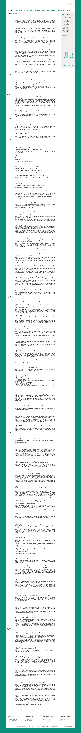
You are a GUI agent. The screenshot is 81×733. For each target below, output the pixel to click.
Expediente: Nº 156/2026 (68, 56)
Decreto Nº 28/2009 (28, 720)
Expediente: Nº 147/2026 (68, 64)
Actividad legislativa (28, 10)
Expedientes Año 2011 (65, 31)
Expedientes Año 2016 (65, 27)
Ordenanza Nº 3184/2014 (12, 720)
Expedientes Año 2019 (65, 25)
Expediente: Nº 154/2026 (68, 58)
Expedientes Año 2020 (65, 24)
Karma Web (70, 726)
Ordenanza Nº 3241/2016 (12, 718)
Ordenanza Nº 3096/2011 (12, 722)
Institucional (10, 10)
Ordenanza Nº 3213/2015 (12, 719)
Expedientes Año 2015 (65, 28)
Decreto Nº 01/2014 (28, 718)
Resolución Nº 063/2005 (47, 718)
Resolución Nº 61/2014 (47, 720)
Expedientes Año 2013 (65, 29)
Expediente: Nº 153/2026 (68, 59)
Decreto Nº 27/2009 (28, 722)
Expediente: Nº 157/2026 (68, 55)
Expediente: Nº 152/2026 (68, 60)
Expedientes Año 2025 (65, 20)
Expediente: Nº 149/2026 (68, 62)
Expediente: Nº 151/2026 (68, 61)
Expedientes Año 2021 (65, 23)
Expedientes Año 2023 (65, 22)
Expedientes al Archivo (65, 32)
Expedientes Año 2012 (65, 30)
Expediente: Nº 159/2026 (68, 53)
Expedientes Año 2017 (65, 26)
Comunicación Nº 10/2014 (64, 720)
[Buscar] (66, 17)
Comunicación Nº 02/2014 (64, 722)
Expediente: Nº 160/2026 (68, 52)
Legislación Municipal (40, 10)
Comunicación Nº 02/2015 (64, 718)
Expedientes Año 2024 (65, 21)
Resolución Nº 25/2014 (47, 719)
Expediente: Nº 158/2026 (68, 54)
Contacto (68, 10)
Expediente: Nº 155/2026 (68, 57)
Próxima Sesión (60, 10)
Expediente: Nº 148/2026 (68, 63)
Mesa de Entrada (18, 10)
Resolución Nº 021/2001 (47, 722)
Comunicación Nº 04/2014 (64, 719)
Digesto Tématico (51, 10)
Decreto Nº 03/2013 (28, 719)
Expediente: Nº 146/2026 (68, 65)
